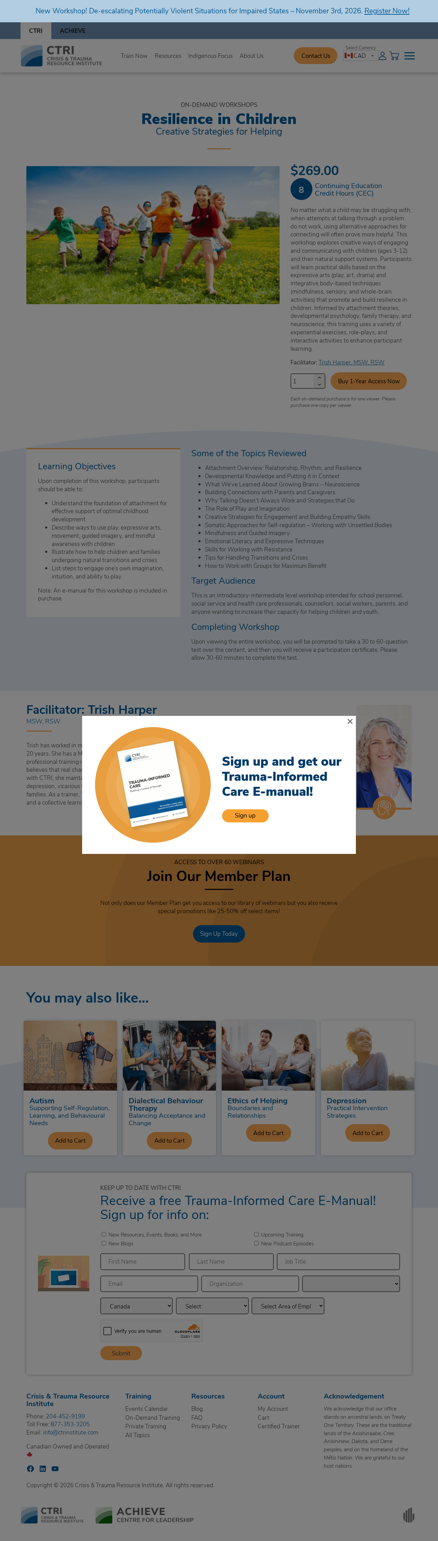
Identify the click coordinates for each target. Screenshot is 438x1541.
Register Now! (387, 10)
